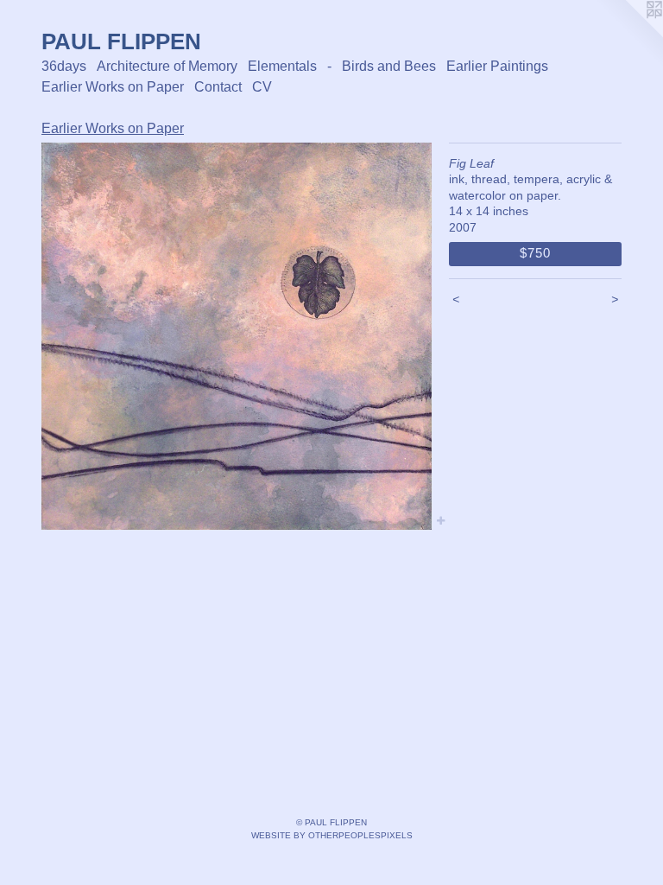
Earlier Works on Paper (112, 87)
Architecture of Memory (167, 66)
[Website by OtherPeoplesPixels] (628, 34)
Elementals (282, 66)
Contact (218, 87)
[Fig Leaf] (236, 337)
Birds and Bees (389, 66)
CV (262, 87)
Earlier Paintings (497, 66)
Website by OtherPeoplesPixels (332, 835)
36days (63, 66)
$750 (535, 252)
